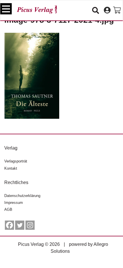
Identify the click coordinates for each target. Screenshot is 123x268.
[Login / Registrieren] (107, 10)
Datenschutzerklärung (22, 196)
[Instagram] (30, 225)
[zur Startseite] (37, 9)
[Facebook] (9, 225)
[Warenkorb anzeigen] (117, 10)
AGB (8, 209)
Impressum (13, 202)
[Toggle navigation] (6, 8)
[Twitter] (19, 225)
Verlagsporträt (15, 161)
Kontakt (10, 168)
